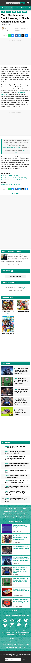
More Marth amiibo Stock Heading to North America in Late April (15, 18)
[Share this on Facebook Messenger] (26, 35)
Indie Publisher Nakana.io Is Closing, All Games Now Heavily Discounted (15, 458)
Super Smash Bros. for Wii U (8, 334)
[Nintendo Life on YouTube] (12, 621)
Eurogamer (21, 645)
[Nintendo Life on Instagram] (12, 625)
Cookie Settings (9, 517)
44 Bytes (18, 632)
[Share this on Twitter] (19, 35)
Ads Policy (17, 514)
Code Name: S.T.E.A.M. (8, 312)
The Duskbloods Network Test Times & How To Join (16, 476)
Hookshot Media (13, 631)
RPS (24, 648)
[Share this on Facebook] (16, 35)
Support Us (7, 511)
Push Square (14, 639)
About (10, 508)
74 (11, 405)
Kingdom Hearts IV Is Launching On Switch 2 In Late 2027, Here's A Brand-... (17, 465)
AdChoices (26, 632)
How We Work (23, 508)
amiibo (8, 11)
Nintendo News (7, 645)
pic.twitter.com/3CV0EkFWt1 (11, 148)
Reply (20, 265)
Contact (14, 511)
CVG (20, 648)
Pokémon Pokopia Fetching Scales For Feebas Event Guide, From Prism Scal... (16, 493)
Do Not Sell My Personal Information (15, 634)
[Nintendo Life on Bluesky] (5, 625)
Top (5, 508)
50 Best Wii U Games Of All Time (10, 184)
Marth (24, 11)
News (3, 11)
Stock (19, 11)
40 (19, 193)
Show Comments (16, 276)
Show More (15, 610)
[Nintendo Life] (15, 3)
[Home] (2, 8)
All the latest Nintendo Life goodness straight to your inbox (15, 655)
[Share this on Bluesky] (12, 35)
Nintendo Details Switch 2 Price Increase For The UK (16, 487)
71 (11, 374)
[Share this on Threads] (22, 35)
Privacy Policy (23, 511)
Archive (24, 514)
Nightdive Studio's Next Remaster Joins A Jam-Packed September (17, 481)
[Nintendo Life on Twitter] (26, 621)
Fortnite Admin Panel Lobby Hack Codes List (15, 447)
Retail (13, 11)
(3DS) (10, 176)
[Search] (28, 3)
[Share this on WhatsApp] (9, 35)
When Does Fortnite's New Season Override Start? (15, 452)
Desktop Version (21, 517)
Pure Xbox (23, 639)
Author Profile (12, 265)
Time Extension (10, 642)
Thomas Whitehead (7, 31)
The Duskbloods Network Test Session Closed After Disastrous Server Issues (16, 499)
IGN (14, 645)
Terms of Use (8, 514)
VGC (27, 645)
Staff (15, 508)
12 (11, 384)
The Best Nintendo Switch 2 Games (15, 471)
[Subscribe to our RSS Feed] (5, 621)
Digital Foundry (21, 642)
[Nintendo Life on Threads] (19, 625)
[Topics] (3, 3)
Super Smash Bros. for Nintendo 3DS (23, 312)
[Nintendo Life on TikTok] (19, 621)
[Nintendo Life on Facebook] (26, 625)
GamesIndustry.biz (11, 648)
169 (11, 394)
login (24, 288)
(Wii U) (12, 180)
